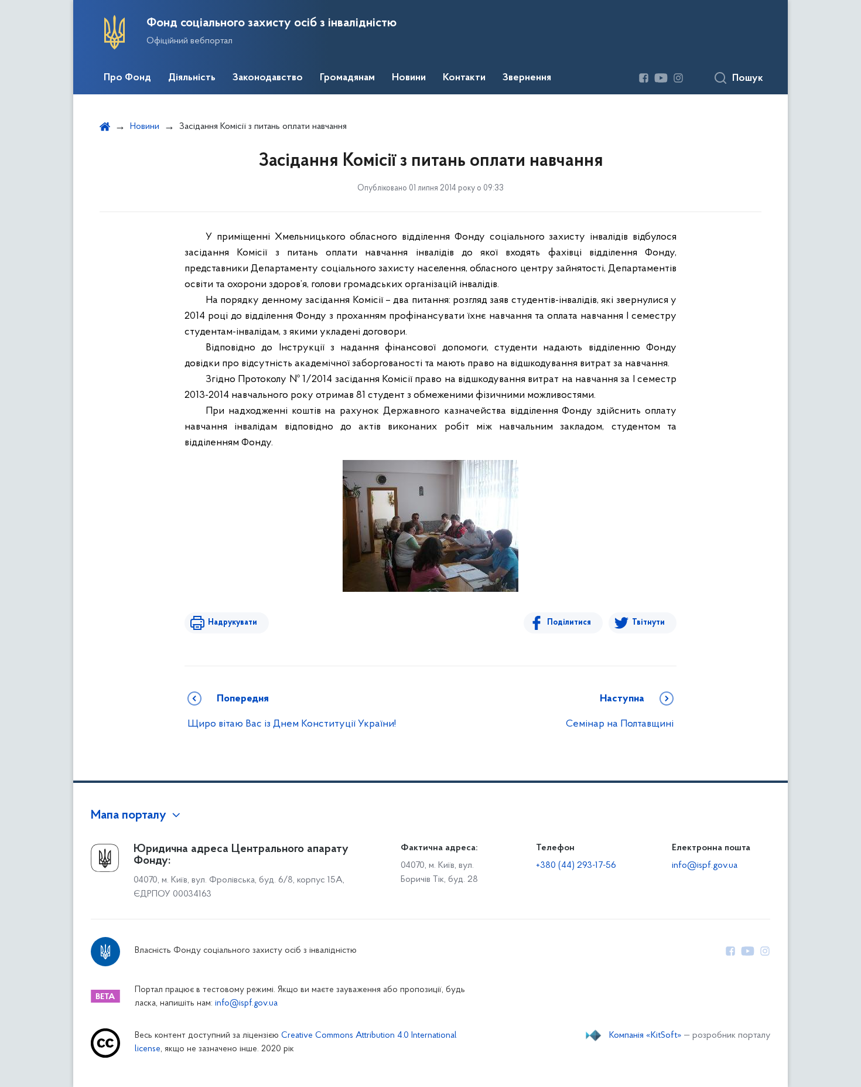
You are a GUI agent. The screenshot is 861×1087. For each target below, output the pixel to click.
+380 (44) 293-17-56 (576, 865)
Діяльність (192, 78)
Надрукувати (232, 622)
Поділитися (569, 622)
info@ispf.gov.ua (704, 865)
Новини (409, 78)
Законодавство (268, 78)
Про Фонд (127, 78)
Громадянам (347, 78)
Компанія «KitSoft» (645, 1035)
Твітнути (648, 622)
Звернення (527, 78)
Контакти (464, 78)
